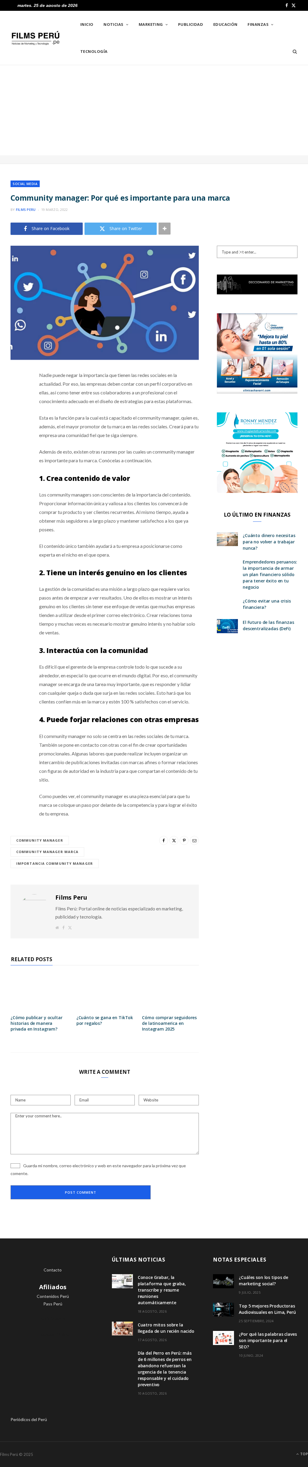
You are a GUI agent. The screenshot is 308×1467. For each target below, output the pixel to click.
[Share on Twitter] (17, 408)
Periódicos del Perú (29, 1419)
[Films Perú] (36, 38)
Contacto (53, 1269)
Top (303, 1453)
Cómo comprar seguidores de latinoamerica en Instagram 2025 (169, 1023)
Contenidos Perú (53, 1296)
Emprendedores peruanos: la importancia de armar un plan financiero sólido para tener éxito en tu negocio (270, 574)
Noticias (113, 24)
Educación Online (52, 1334)
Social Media (25, 183)
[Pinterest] (17, 424)
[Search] (292, 51)
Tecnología (94, 51)
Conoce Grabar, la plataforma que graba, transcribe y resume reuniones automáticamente (162, 1289)
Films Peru (26, 209)
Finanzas (258, 24)
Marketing (151, 24)
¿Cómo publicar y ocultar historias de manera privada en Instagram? (37, 1023)
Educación (225, 24)
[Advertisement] (154, 110)
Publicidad (190, 24)
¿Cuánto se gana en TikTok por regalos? (104, 1020)
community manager (39, 840)
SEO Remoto (53, 1318)
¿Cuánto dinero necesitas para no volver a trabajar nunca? (269, 542)
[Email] (17, 439)
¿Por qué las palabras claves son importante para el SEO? (268, 1340)
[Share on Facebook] (17, 393)
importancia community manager (54, 863)
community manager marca (47, 851)
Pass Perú (52, 1303)
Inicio (87, 24)
